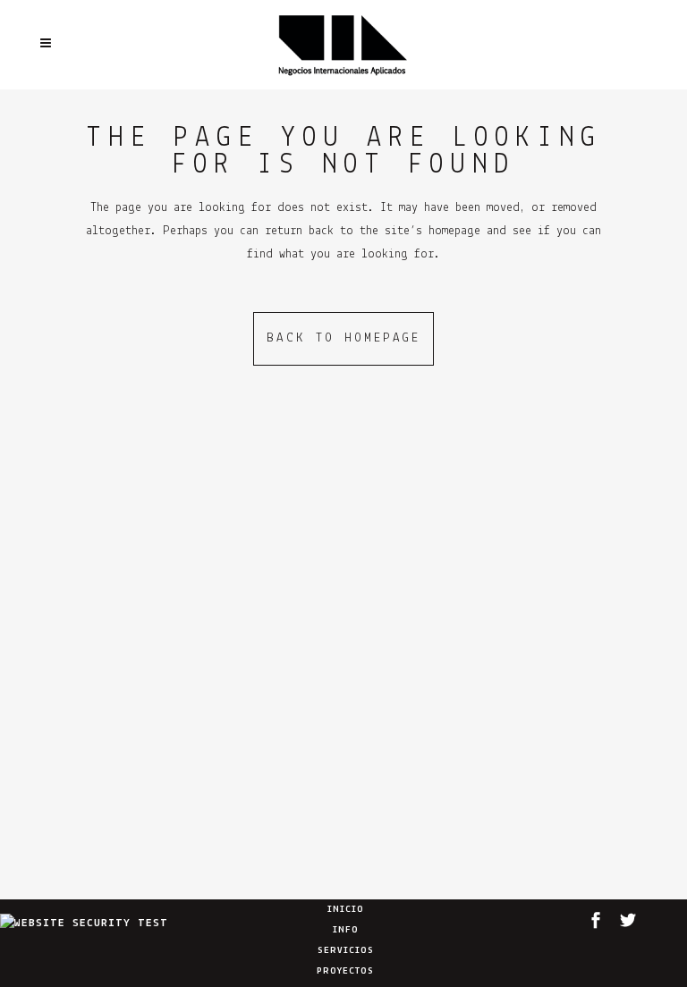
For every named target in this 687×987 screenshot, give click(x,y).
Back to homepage (343, 338)
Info (346, 930)
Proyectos (345, 971)
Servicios (346, 951)
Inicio (345, 910)
